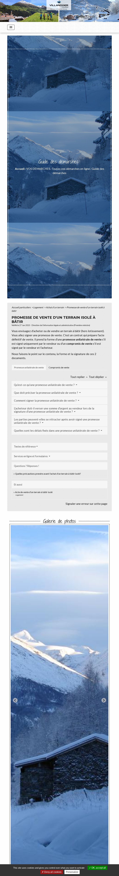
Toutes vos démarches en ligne (71, 168)
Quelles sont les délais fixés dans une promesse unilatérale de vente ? (57, 430)
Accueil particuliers (21, 307)
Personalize (72, 872)
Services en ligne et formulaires (31, 456)
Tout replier (79, 376)
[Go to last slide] (15, 700)
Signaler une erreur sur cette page (86, 503)
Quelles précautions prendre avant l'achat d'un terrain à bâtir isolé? (48, 473)
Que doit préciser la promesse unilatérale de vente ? (46, 392)
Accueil (20, 168)
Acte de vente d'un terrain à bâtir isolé (34, 492)
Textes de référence (25, 446)
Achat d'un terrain (55, 307)
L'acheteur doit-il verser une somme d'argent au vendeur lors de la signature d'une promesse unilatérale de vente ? (54, 410)
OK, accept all (98, 868)
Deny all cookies (52, 872)
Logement (38, 307)
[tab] (29, 367)
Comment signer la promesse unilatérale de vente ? (45, 400)
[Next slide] (103, 700)
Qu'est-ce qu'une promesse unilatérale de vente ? (44, 384)
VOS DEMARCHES (38, 168)
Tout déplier (98, 376)
